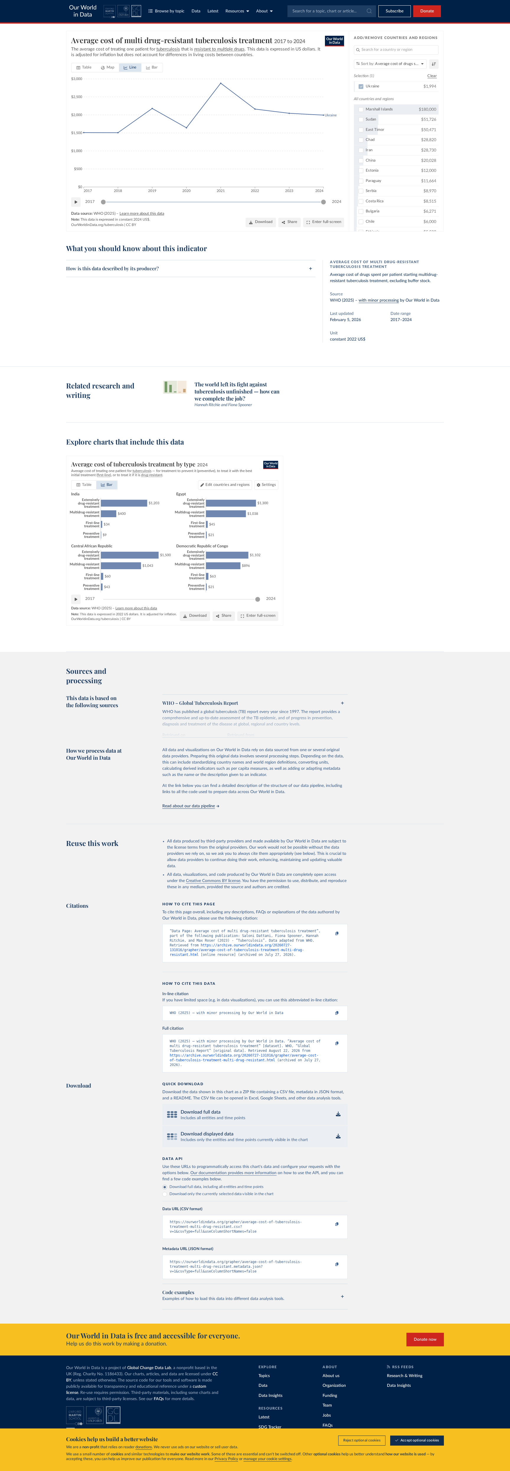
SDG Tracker (270, 1427)
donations (143, 1447)
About (262, 11)
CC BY (131, 225)
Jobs (327, 1415)
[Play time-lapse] (76, 202)
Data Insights (270, 1396)
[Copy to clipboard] (330, 933)
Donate (427, 11)
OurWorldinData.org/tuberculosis (97, 225)
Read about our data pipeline (188, 806)
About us (331, 1376)
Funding (330, 1396)
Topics (264, 1376)
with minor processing (379, 300)
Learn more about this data (142, 214)
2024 (336, 202)
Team (327, 1405)
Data (196, 11)
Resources (234, 11)
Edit (227, 485)
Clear (432, 76)
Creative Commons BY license (213, 881)
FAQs (159, 1399)
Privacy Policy (226, 1459)
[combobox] (331, 11)
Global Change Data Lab (149, 1368)
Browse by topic (169, 11)
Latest (212, 11)
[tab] (84, 68)
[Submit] (369, 11)
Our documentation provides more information (233, 1173)
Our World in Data (83, 11)
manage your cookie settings (267, 1459)
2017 (90, 202)
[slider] (103, 202)
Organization (334, 1386)
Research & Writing (404, 1376)
